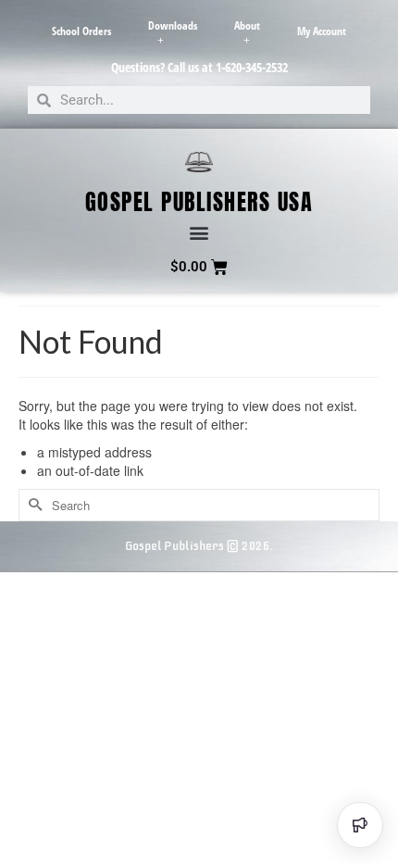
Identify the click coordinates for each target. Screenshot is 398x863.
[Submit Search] (32, 505)
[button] (199, 233)
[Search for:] (199, 505)
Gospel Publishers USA (199, 202)
